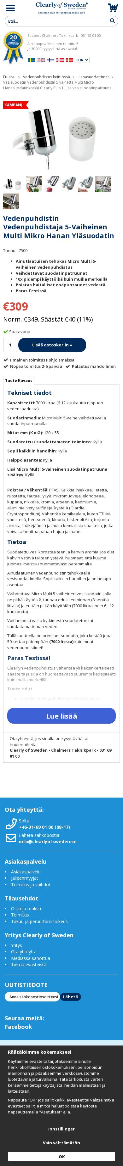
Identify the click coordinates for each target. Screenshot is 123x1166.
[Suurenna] (61, 133)
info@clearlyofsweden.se (48, 841)
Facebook (18, 1026)
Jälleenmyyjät (24, 878)
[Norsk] (60, 59)
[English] (41, 59)
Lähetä (70, 997)
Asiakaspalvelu (26, 872)
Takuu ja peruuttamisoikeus (39, 921)
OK (62, 1156)
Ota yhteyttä (24, 952)
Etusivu (9, 77)
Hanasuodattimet (93, 77)
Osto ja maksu (26, 908)
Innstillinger (61, 1129)
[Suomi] (50, 59)
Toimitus (20, 915)
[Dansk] (69, 59)
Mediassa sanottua (30, 958)
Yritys (16, 945)
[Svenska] (31, 59)
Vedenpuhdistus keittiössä (46, 77)
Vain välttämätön (61, 1143)
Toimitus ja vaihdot (30, 885)
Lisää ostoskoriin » (52, 345)
